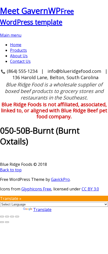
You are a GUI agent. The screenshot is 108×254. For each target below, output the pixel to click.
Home (15, 44)
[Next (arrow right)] (7, 222)
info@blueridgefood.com (74, 71)
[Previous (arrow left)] (2, 222)
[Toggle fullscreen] (7, 216)
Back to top (11, 170)
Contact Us (20, 61)
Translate (42, 209)
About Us (19, 56)
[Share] (12, 216)
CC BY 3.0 (90, 189)
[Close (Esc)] (17, 216)
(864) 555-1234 (22, 71)
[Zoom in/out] (2, 216)
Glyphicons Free (36, 189)
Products (18, 50)
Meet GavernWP (37, 16)
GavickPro (60, 179)
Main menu (10, 35)
